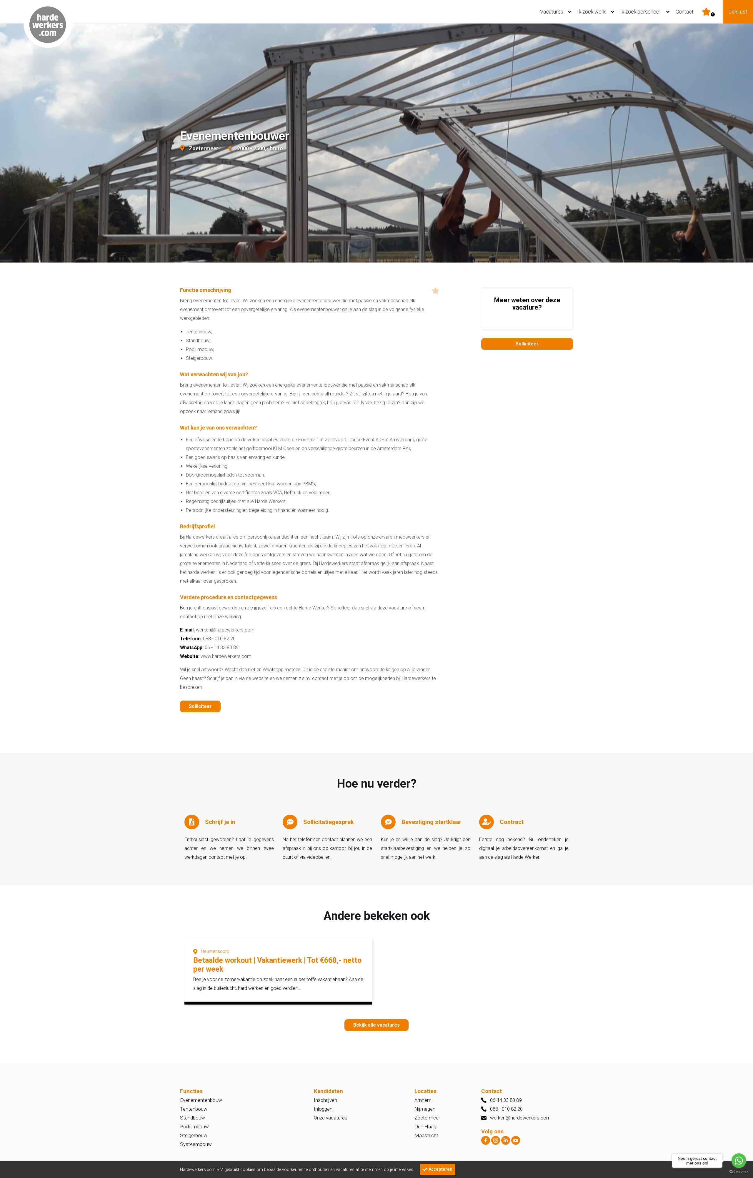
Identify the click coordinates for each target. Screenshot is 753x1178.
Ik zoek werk (591, 12)
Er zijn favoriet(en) (713, 14)
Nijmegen (424, 1109)
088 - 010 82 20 (506, 1109)
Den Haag (425, 1126)
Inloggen (323, 1109)
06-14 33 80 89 (506, 1100)
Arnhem (423, 1100)
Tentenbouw (193, 1109)
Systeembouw (196, 1144)
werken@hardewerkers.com (520, 1118)
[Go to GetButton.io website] (738, 1172)
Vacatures (551, 12)
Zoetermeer (427, 1118)
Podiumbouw (194, 1126)
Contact (685, 12)
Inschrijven (325, 1100)
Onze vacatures (330, 1118)
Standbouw (192, 1118)
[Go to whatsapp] (739, 1160)
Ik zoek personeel (640, 12)
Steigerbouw (193, 1135)
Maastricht (426, 1135)
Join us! (738, 12)
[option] (376, 144)
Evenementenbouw (201, 1100)
